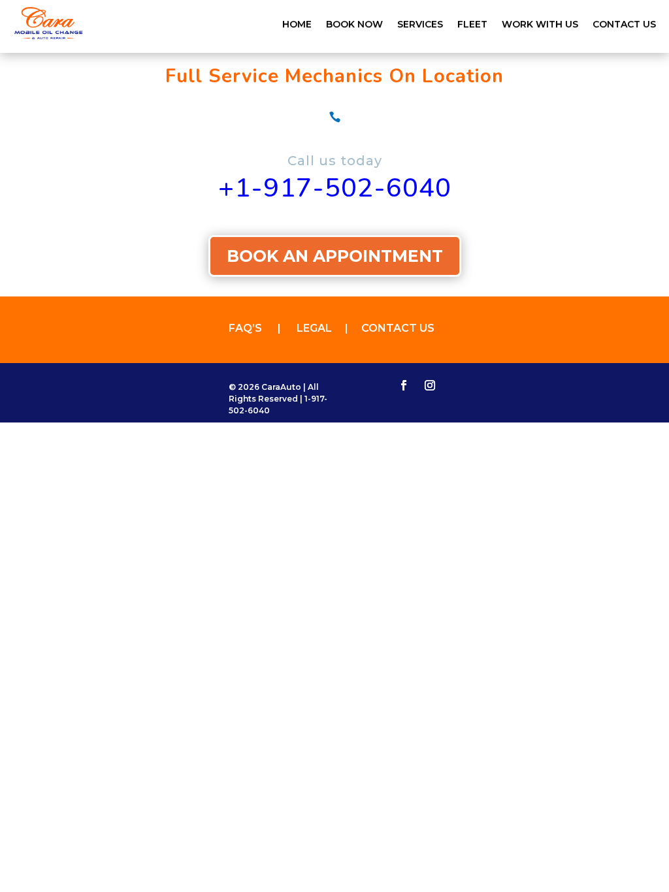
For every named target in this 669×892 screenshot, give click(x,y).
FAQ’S (253, 328)
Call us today (334, 160)
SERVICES (420, 24)
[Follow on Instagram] (429, 385)
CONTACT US (624, 24)
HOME (297, 24)
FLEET (472, 24)
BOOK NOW (354, 24)
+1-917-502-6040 (334, 188)
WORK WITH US (540, 24)
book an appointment (335, 256)
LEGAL (321, 328)
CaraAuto (281, 387)
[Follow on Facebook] (403, 385)
